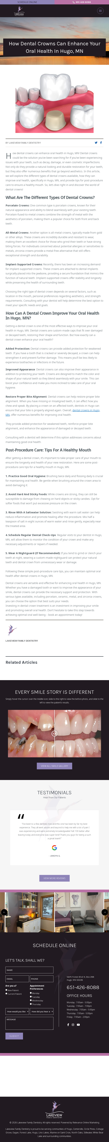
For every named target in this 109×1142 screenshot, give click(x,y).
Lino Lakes (44, 1132)
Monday (35, 993)
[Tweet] (97, 142)
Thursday (36, 1004)
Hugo (34, 1132)
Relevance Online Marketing (86, 1122)
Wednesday (37, 1000)
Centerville (78, 1128)
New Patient (13, 990)
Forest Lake (25, 1132)
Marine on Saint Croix (60, 1132)
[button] (100, 11)
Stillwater (88, 1132)
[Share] (101, 142)
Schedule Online (27, 2)
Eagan (16, 1132)
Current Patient (15, 994)
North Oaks (77, 1132)
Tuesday (36, 997)
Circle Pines (89, 1128)
